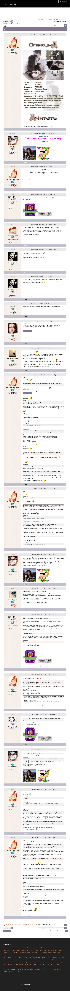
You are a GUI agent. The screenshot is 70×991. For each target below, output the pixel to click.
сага (28, 966)
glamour (45, 952)
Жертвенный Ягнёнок (16, 959)
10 (55, 348)
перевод (14, 957)
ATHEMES (21, 984)
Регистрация (64, 1)
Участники (49, 19)
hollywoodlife (54, 957)
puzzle (5, 964)
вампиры (16, 964)
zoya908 (13, 321)
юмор (30, 957)
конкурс (25, 957)
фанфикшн (13, 969)
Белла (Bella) (42, 966)
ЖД (59, 957)
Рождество (40, 959)
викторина (37, 969)
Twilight (28, 952)
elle (33, 952)
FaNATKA (13, 224)
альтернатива (28, 964)
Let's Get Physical (25, 962)
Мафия (36, 966)
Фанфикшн (10, 25)
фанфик (34, 964)
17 (55, 714)
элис (45, 959)
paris (5, 959)
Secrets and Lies (50, 966)
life (8, 969)
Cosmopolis (32, 962)
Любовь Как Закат (46, 957)
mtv (10, 952)
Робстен (13, 950)
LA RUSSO (48, 969)
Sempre (32, 966)
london (59, 952)
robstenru (6, 971)
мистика (62, 966)
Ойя (13, 348)
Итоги (10, 971)
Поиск (62, 19)
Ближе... (39, 964)
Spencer (18, 971)
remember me (23, 952)
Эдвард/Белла (51, 964)
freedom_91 (17, 23)
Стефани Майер (22, 947)
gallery (41, 950)
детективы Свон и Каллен (27, 969)
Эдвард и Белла (51, 959)
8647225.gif (32, 765)
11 (55, 374)
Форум (5, 25)
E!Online (50, 950)
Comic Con (35, 955)
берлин (57, 964)
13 (55, 554)
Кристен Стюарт (48, 947)
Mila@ (12, 588)
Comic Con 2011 (7, 966)
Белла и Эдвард (58, 962)
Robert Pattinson (57, 947)
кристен (63, 957)
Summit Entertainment (16, 966)
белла (54, 952)
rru (14, 971)
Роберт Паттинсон (8, 947)
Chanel (23, 966)
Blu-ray (40, 952)
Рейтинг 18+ (30, 25)
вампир (38, 962)
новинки (57, 966)
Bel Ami (41, 947)
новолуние (6, 955)
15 (55, 614)
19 (55, 789)
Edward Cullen (55, 955)
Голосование (29, 955)
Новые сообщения (42, 19)
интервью (6, 952)
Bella (40, 955)
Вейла (12, 304)
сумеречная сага (7, 957)
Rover (5, 969)
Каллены (21, 964)
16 (55, 674)
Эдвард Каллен (25, 950)
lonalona (13, 35)
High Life (43, 969)
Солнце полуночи (7, 962)
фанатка (19, 969)
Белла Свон (29, 947)
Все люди (59, 959)
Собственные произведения (20, 25)
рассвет (55, 950)
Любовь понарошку (27, 959)
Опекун (36, 25)
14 (55, 588)
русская (59, 969)
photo (45, 950)
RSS (66, 19)
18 (55, 749)
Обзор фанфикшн (36, 957)
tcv (13, 23)
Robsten (18, 950)
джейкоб (10, 964)
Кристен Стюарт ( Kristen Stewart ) (17, 955)
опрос (63, 959)
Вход (56, 1)
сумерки (15, 947)
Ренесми (60, 950)
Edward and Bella (16, 962)
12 (55, 489)
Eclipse (36, 950)
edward (31, 950)
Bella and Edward (50, 962)
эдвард (50, 952)
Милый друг (36, 947)
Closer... (44, 964)
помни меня (15, 952)
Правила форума (56, 19)
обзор (43, 962)
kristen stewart (7, 950)
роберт (34, 959)
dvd (36, 952)
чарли (8, 959)
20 (55, 837)
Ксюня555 (12, 133)
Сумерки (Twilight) (46, 955)
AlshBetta (54, 969)
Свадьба (20, 957)
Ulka (13, 194)
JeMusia (13, 249)
